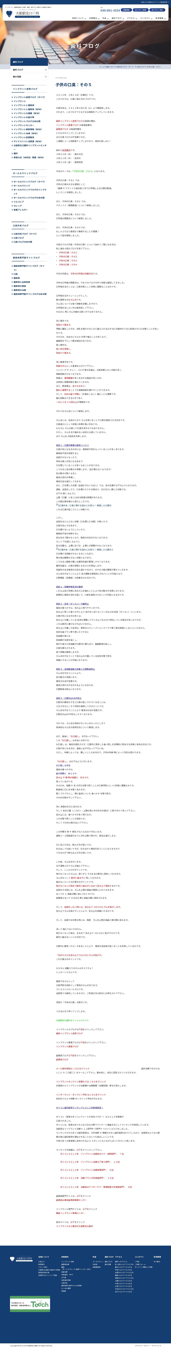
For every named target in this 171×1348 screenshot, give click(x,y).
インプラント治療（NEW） (26, 133)
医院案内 (41, 1264)
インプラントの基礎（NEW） (27, 113)
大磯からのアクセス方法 (123, 1281)
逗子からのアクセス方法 (123, 1292)
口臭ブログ (19, 237)
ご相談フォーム (140, 1264)
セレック (18, 205)
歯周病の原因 (20, 285)
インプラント (20, 101)
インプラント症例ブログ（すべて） (30, 97)
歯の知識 (17, 76)
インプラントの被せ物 (24, 117)
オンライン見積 (140, 10)
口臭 (16, 273)
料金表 (95, 1264)
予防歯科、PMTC (67, 1274)
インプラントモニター (24, 125)
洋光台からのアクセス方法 (124, 1289)
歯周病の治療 (20, 289)
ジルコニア (19, 201)
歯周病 (17, 277)
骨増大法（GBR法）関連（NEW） (29, 157)
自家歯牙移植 (66, 1280)
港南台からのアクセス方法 (124, 1278)
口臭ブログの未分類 (23, 241)
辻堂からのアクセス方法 (123, 1286)
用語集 (63, 1291)
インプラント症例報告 (24, 137)
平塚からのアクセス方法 (123, 1270)
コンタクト (145, 18)
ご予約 (137, 1261)
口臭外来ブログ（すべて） (26, 233)
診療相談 (126, 10)
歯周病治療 (65, 1264)
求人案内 (157, 1261)
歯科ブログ (117, 18)
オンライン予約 (157, 10)
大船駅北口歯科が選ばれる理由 (49, 1270)
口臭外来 (64, 1283)
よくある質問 (66, 1288)
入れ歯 (63, 1277)
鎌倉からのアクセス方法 (123, 1275)
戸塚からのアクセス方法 (123, 1283)
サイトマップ (156, 1345)
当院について (78, 18)
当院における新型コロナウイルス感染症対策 (154, 2)
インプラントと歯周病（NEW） (28, 109)
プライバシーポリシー (142, 1345)
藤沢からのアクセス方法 (123, 1267)
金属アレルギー (21, 209)
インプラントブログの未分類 (27, 121)
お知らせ (41, 1261)
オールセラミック (22, 185)
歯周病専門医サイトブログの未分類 (30, 293)
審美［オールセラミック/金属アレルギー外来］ (76, 1268)
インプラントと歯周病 (24, 105)
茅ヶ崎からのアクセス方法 (124, 1264)
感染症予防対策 (43, 1272)
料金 (105, 18)
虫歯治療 (64, 1272)
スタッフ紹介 (43, 1267)
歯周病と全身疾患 (22, 281)
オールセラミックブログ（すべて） (30, 181)
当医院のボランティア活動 (47, 1275)
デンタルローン (98, 1261)
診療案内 (93, 18)
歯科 (16, 153)
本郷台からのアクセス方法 (124, 1272)
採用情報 (159, 18)
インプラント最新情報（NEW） (28, 129)
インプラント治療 (67, 1261)
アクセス (131, 18)
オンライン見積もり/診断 (144, 1267)
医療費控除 (97, 1267)
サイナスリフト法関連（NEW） (28, 141)
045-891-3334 (110, 10)
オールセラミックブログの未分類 (29, 197)
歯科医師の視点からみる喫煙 (71, 1285)
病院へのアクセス (121, 1261)
